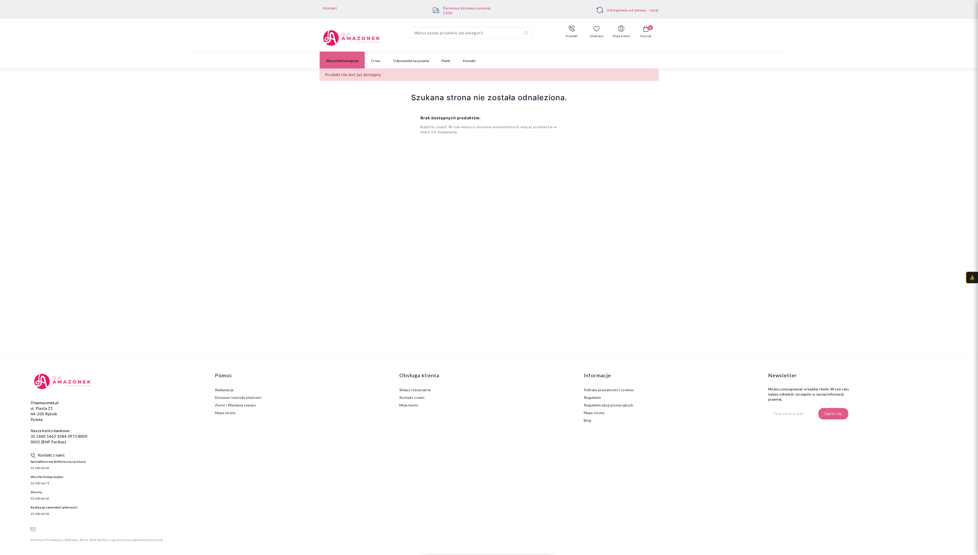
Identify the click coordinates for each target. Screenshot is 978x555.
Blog (587, 420)
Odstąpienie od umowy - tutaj (632, 10)
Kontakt (330, 8)
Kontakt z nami (411, 397)
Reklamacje (224, 390)
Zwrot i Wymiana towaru (235, 405)
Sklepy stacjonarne (415, 390)
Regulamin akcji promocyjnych (608, 405)
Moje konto (408, 405)
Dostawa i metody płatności (238, 397)
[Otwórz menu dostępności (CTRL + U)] (972, 277)
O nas (376, 61)
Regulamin (592, 397)
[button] (572, 32)
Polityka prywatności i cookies (609, 390)
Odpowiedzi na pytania (411, 61)
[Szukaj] (526, 33)
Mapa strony (225, 413)
